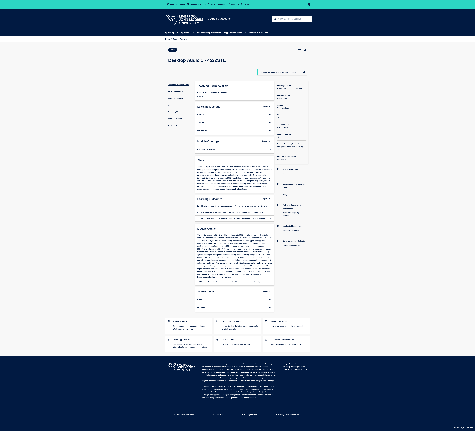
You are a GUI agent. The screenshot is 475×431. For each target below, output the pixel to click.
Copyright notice (250, 415)
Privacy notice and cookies (288, 415)
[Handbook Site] (180, 367)
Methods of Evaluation (258, 33)
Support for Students (233, 33)
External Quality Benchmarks (209, 33)
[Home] (184, 20)
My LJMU (235, 4)
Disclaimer (219, 415)
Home (167, 39)
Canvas (247, 4)
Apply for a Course (177, 4)
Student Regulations (218, 4)
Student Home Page (198, 4)
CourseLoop (468, 428)
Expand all (266, 106)
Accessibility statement (185, 415)
